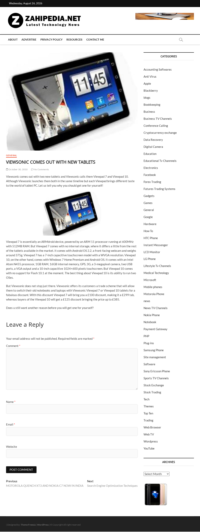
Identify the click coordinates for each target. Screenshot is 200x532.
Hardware (150, 224)
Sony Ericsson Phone (157, 371)
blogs (147, 97)
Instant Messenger (156, 245)
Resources (74, 39)
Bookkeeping (152, 104)
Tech (146, 399)
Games (148, 203)
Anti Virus (150, 76)
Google (148, 217)
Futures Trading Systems (159, 189)
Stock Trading (152, 392)
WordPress (43, 524)
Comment (13, 346)
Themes (149, 406)
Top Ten (148, 413)
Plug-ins (149, 343)
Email (10, 424)
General (11, 155)
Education (150, 153)
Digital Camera (153, 146)
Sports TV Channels (156, 378)
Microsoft (150, 280)
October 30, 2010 (18, 169)
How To (148, 231)
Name (10, 401)
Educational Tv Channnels (160, 160)
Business (149, 111)
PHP (146, 336)
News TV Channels (156, 308)
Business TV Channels (158, 118)
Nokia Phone (152, 315)
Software (149, 364)
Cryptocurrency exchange (160, 132)
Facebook (150, 174)
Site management (155, 357)
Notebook (150, 322)
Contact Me (95, 39)
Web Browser (152, 427)
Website (11, 446)
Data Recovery (153, 139)
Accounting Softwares (158, 69)
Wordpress (151, 441)
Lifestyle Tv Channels (157, 266)
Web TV (149, 434)
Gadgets (149, 196)
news (147, 301)
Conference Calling (156, 125)
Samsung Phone (154, 350)
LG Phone (150, 259)
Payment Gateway (155, 329)
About (13, 39)
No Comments (41, 169)
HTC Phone (151, 238)
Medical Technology (156, 273)
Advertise (29, 39)
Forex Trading (152, 182)
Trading (148, 420)
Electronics (151, 167)
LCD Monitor (152, 252)
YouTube (149, 448)
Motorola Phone (154, 294)
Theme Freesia (28, 524)
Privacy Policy (51, 39)
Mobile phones (153, 287)
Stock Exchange (154, 385)
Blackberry (151, 90)
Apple (147, 83)
